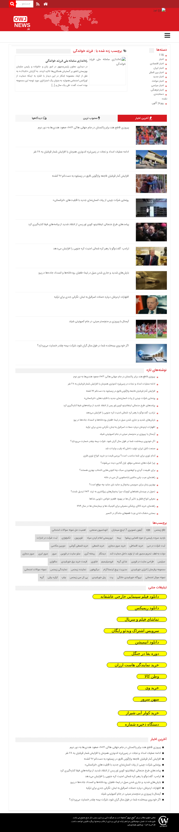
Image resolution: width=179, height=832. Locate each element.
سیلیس (161, 562)
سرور (54, 554)
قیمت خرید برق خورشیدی (74, 562)
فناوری (94, 562)
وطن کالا (152, 676)
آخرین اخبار (142, 118)
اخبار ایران (159, 68)
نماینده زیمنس (78, 570)
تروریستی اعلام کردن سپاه (100, 538)
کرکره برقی (53, 578)
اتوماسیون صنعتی (99, 530)
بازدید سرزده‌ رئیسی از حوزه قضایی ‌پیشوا (145, 538)
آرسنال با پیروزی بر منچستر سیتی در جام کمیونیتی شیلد (99, 321)
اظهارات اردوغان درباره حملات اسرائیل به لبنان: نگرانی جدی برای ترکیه (91, 297)
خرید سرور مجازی (117, 546)
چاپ (64, 578)
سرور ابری (43, 554)
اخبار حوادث (158, 81)
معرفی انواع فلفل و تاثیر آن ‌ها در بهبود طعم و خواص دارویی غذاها (122, 499)
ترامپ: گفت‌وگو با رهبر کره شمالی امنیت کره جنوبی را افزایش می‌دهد (91, 248)
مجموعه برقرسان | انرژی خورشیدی (148, 570)
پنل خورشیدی (99, 578)
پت (111, 578)
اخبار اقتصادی (157, 64)
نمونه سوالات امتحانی (35, 570)
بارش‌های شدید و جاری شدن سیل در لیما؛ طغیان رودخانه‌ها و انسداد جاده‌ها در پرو (83, 272)
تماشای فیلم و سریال (142, 619)
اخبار (161, 59)
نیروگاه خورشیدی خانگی (129, 578)
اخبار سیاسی (157, 86)
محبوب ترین (90, 118)
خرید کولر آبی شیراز (142, 713)
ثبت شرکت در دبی (156, 546)
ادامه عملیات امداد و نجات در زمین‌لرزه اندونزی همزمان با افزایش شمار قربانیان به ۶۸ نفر (81, 151)
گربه (42, 578)
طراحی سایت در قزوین (142, 562)
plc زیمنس (159, 530)
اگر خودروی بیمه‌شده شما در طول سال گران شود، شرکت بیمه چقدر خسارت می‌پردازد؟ (83, 345)
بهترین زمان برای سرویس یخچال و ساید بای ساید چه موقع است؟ (122, 485)
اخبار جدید (158, 77)
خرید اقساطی (136, 546)
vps (148, 530)
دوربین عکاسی (58, 546)
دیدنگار (102, 554)
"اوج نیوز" (131, 818)
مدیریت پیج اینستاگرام (115, 570)
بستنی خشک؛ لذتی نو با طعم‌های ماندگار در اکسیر (130, 513)
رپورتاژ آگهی (158, 103)
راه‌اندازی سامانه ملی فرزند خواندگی (66, 61)
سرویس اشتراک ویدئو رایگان (135, 631)
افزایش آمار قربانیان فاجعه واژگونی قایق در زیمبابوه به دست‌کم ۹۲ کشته (90, 176)
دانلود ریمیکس (147, 608)
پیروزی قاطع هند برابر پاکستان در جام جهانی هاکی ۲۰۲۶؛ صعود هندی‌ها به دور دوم (83, 127)
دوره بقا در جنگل (145, 653)
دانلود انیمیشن (147, 642)
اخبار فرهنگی (157, 90)
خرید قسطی (98, 546)
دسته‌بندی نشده (160, 96)
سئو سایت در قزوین (70, 554)
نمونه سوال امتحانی (155, 578)
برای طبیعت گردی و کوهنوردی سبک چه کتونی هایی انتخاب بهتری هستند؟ (117, 470)
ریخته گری (89, 554)
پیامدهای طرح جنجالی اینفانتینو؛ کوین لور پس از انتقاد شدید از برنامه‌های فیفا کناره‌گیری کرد (78, 224)
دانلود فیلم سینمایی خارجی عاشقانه (129, 596)
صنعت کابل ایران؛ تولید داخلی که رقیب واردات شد (130, 449)
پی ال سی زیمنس (79, 578)
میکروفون (94, 570)
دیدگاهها (37, 118)
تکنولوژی (66, 538)
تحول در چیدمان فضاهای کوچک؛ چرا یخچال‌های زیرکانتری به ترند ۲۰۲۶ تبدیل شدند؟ (113, 492)
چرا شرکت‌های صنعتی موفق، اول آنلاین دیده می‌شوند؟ (128, 463)
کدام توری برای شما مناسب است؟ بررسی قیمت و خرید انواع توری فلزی (119, 456)
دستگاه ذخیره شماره (142, 724)
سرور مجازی (28, 554)
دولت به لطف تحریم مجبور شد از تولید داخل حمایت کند (137, 554)
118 (161, 55)
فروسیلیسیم (107, 562)
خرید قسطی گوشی (78, 546)
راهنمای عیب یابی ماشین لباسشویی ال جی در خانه (129, 477)
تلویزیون (79, 538)
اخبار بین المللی (156, 73)
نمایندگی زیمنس (58, 570)
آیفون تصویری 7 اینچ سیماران (127, 530)
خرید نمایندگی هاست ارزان (137, 665)
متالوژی (53, 562)
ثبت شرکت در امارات (47, 538)
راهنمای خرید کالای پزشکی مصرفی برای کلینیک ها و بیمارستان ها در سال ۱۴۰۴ (116, 506)
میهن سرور (150, 699)
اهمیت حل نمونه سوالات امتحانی (69, 530)
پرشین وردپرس (135, 825)
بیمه (119, 538)
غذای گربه (122, 562)
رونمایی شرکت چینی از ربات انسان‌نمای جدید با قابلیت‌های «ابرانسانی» (91, 200)
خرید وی (152, 688)
